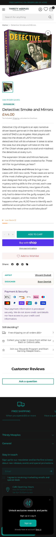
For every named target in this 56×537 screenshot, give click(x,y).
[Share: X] (17, 264)
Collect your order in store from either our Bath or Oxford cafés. (29, 341)
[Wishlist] (46, 9)
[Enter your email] (51, 471)
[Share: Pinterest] (22, 264)
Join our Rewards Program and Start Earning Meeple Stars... (29, 350)
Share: (5, 264)
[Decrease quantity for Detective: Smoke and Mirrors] (4, 234)
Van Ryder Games (11, 100)
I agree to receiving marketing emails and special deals (28, 478)
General (6, 443)
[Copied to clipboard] (27, 264)
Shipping (16, 118)
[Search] (50, 17)
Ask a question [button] (28, 381)
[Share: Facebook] (12, 264)
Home (5, 25)
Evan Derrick (44, 281)
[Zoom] (48, 33)
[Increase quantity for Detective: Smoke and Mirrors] (13, 234)
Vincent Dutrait (43, 275)
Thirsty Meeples (11, 434)
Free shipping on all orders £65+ (25, 332)
